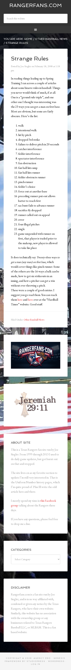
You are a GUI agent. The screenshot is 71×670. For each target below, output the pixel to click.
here (20, 300)
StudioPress (36, 661)
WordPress (56, 661)
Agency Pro (42, 658)
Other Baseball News (34, 319)
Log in (35, 664)
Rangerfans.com (35, 5)
